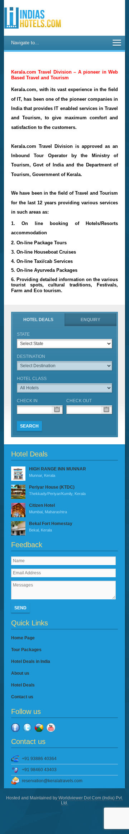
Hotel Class (32, 378)
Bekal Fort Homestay (50, 526)
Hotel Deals (38, 319)
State (23, 334)
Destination (31, 356)
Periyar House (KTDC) (57, 490)
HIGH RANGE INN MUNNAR (57, 472)
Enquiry (90, 319)
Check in (27, 400)
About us (20, 673)
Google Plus (39, 727)
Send (20, 607)
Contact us (22, 696)
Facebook (15, 727)
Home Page (23, 637)
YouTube (51, 727)
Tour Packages (26, 649)
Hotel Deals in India (30, 661)
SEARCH (29, 426)
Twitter (27, 727)
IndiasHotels (32, 18)
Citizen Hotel (48, 508)
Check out (79, 400)
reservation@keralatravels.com (52, 780)
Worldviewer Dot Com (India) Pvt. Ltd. (90, 800)
